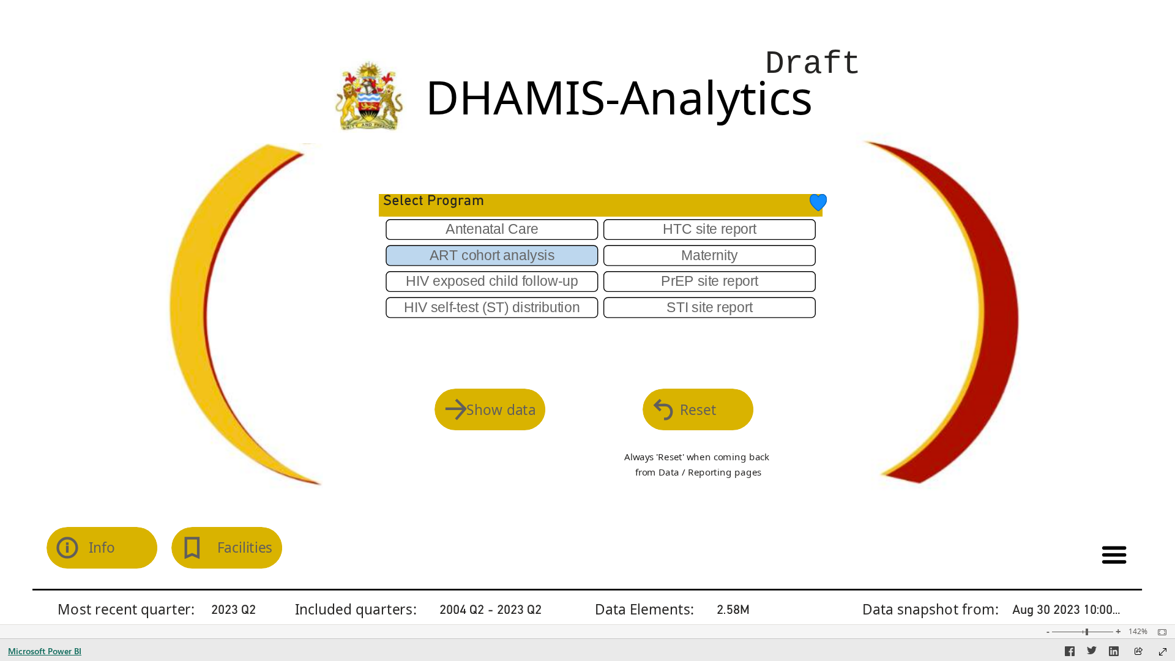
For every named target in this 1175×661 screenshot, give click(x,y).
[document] (802, 69)
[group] (969, 14)
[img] (369, 96)
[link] (818, 202)
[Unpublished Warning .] (969, 13)
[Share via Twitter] (1092, 653)
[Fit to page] (1159, 632)
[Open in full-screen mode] (1163, 652)
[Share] (1138, 652)
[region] (587, 312)
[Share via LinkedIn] (1114, 653)
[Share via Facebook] (1070, 653)
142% (1137, 632)
